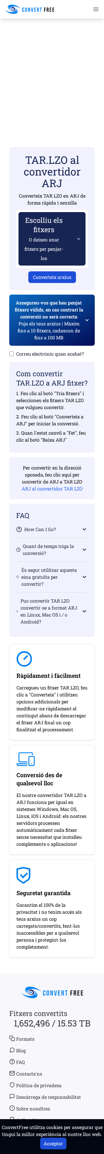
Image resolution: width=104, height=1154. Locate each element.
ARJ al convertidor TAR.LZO (52, 488)
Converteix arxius (52, 277)
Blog (21, 1050)
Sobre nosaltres (33, 1108)
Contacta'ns (29, 1074)
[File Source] (77, 239)
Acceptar (53, 1143)
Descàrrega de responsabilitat (48, 1097)
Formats (25, 1039)
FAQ (20, 1062)
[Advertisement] (52, 74)
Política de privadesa (39, 1085)
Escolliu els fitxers (44, 238)
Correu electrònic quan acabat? (50, 354)
